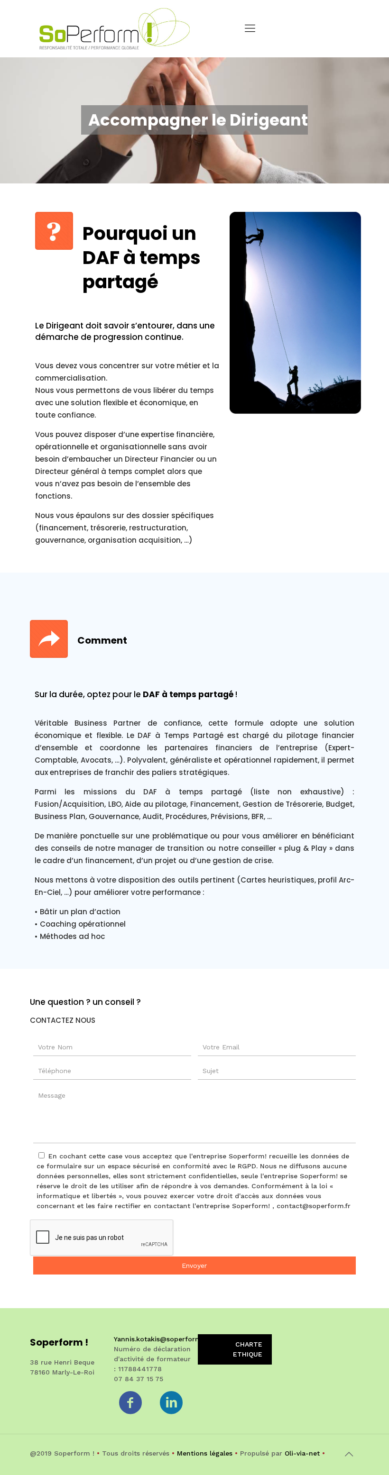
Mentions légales (204, 1453)
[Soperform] (114, 28)
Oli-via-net (302, 1453)
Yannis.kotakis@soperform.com (166, 1339)
